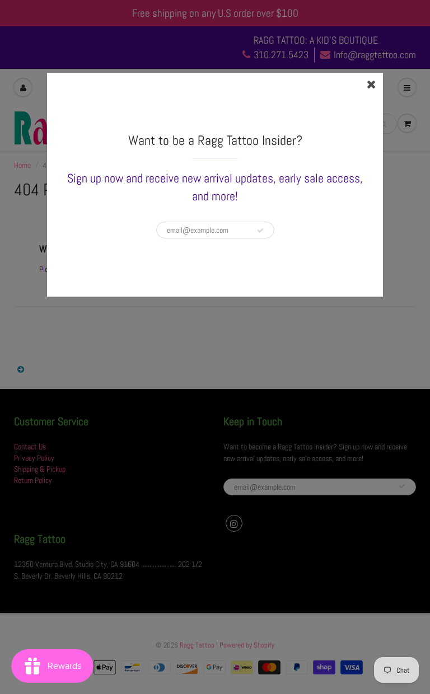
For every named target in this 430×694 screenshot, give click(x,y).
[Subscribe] (260, 231)
